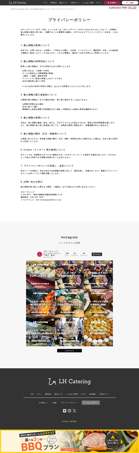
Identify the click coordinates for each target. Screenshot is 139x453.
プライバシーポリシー (69, 402)
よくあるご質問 (88, 3)
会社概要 (92, 394)
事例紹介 (53, 3)
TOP (32, 394)
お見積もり (43, 402)
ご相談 (54, 402)
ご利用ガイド (75, 3)
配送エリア (63, 3)
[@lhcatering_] (39, 254)
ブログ (98, 3)
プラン (45, 3)
